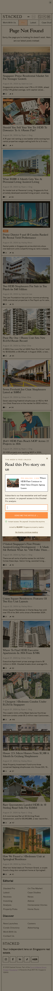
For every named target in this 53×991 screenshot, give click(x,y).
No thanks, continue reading (26, 532)
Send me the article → (26, 515)
